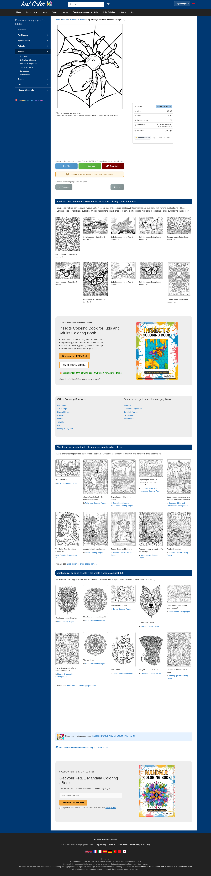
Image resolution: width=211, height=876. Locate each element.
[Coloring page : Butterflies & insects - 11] (179, 296)
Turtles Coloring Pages (122, 609)
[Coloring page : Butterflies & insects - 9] (123, 278)
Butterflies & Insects (78, 20)
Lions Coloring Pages (65, 621)
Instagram (113, 839)
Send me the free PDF (73, 802)
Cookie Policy (134, 845)
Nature (65, 20)
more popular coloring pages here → (82, 686)
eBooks (123, 12)
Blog (132, 12)
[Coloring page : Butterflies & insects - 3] (95, 233)
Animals (60, 415)
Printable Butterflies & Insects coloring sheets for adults (107, 201)
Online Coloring (108, 12)
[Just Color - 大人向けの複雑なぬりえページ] (124, 851)
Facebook (97, 839)
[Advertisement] (89, 138)
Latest (44, 12)
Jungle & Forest (130, 412)
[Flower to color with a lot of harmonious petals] (67, 664)
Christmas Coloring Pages (123, 673)
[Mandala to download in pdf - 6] (95, 613)
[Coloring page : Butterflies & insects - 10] (151, 278)
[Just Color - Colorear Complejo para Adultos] (105, 851)
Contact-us (112, 845)
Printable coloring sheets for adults (83, 748)
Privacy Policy (111, 808)
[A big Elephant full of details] (151, 666)
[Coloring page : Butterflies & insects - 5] (151, 233)
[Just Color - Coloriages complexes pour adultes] (95, 851)
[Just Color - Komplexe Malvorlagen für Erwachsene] (110, 851)
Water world (129, 419)
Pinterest (105, 839)
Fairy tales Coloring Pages (95, 503)
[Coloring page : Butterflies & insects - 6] (179, 233)
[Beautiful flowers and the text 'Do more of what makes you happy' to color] (179, 666)
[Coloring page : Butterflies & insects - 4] (123, 233)
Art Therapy (62, 409)
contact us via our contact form (152, 867)
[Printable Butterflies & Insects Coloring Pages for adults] (56, 748)
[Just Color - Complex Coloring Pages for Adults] (88, 851)
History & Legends (65, 429)
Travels (60, 422)
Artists (65, 12)
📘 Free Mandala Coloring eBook (29, 100)
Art (58, 425)
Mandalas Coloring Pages (95, 620)
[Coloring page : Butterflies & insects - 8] (95, 296)
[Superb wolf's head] (151, 619)
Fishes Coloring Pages (94, 553)
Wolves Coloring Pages (150, 626)
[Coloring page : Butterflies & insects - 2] (67, 251)
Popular (55, 12)
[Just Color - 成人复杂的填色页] (119, 851)
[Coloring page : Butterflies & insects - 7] (67, 278)
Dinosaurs (24, 56)
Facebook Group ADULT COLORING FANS (113, 736)
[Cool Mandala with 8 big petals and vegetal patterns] (95, 656)
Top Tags (103, 845)
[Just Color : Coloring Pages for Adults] (36, 3)
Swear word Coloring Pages (179, 612)
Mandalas (61, 405)
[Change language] (193, 3)
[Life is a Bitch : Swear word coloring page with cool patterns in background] (179, 602)
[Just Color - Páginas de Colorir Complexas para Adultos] (114, 851)
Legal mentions (122, 845)
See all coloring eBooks (74, 365)
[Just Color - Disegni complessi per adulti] (100, 851)
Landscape (128, 415)
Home (18, 12)
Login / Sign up (182, 4)
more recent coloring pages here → (82, 564)
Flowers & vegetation (133, 409)
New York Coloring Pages (67, 483)
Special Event (63, 412)
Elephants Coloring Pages (151, 673)
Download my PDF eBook (74, 356)
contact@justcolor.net (184, 867)
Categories (30, 12)
